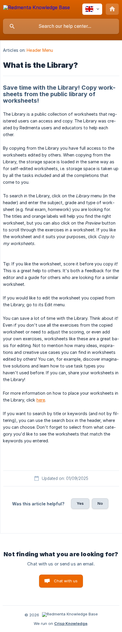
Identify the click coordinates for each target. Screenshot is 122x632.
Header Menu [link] (40, 50)
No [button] (100, 503)
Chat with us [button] (66, 580)
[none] (36, 8)
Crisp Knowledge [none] (70, 623)
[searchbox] (61, 26)
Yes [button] (80, 503)
